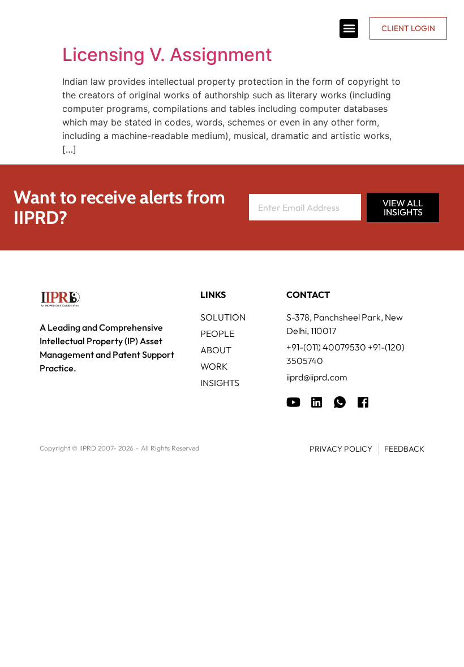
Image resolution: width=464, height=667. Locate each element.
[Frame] (340, 402)
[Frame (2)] (363, 402)
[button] (349, 28)
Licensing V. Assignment (167, 55)
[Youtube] (293, 402)
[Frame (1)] (317, 402)
